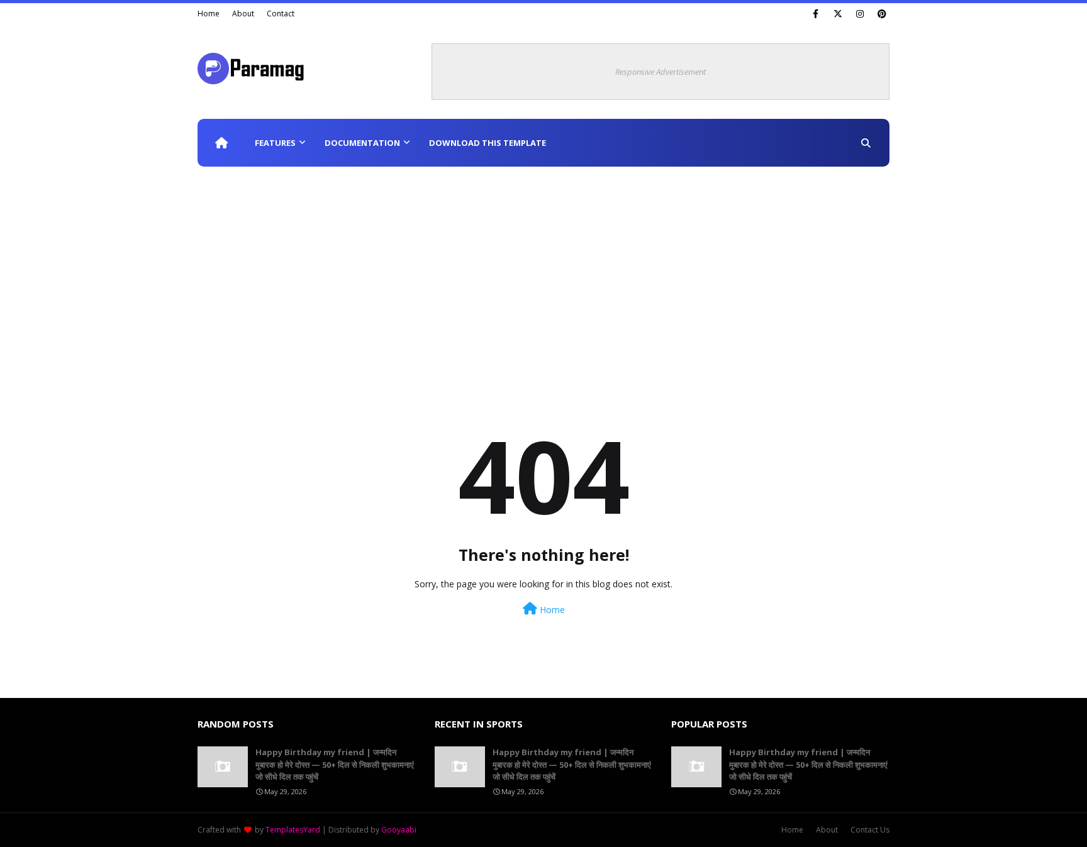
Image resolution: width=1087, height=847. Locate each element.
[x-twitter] (837, 14)
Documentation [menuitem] (362, 142)
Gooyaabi (398, 829)
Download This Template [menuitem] (487, 142)
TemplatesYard (292, 829)
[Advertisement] (543, 261)
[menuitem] (221, 143)
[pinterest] (881, 14)
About (243, 13)
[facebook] (815, 14)
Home (209, 13)
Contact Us (869, 829)
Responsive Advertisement (660, 71)
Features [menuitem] (275, 142)
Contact (280, 13)
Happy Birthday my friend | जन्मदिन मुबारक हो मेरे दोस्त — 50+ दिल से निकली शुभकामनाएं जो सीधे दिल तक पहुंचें (334, 764)
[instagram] (859, 14)
